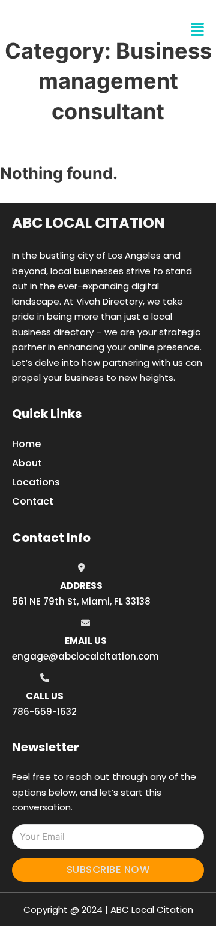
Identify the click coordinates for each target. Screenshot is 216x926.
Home (26, 444)
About (27, 463)
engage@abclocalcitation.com (85, 656)
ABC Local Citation (88, 223)
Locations (36, 482)
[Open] (197, 29)
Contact (32, 501)
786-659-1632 (44, 711)
